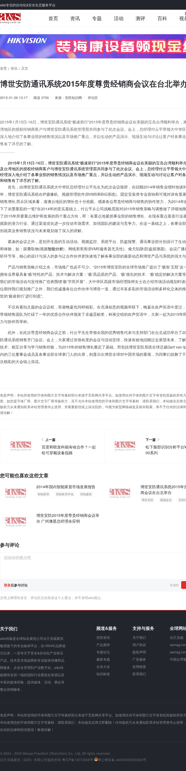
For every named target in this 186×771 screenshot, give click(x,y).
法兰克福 (176, 637)
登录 (7, 585)
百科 (162, 18)
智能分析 (55, 249)
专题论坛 (103, 651)
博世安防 (147, 500)
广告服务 (139, 659)
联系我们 (139, 673)
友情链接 (139, 666)
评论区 (93, 97)
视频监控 (166, 500)
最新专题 (103, 659)
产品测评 (103, 644)
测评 (140, 18)
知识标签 (103, 673)
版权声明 (139, 651)
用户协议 (139, 644)
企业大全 (103, 666)
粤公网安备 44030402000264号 (122, 759)
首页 (53, 18)
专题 (97, 18)
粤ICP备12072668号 (77, 759)
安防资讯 (103, 637)
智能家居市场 (64, 494)
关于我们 (139, 637)
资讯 (75, 18)
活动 (119, 18)
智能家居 (43, 494)
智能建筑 (86, 494)
